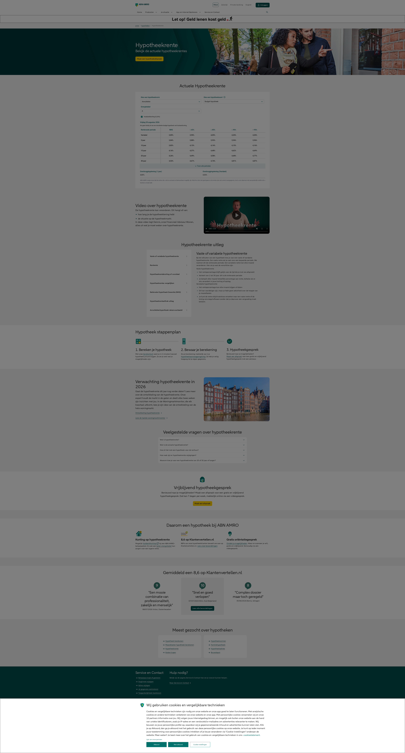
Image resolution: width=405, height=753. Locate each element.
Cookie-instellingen (200, 745)
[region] (202, 725)
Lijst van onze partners (154, 740)
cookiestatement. (251, 735)
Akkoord (156, 745)
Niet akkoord (178, 745)
